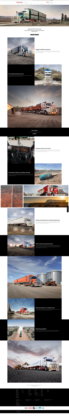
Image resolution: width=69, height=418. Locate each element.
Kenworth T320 (17, 391)
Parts (35, 391)
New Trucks (29, 391)
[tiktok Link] (52, 0)
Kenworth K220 (17, 390)
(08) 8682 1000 (18, 405)
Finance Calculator (29, 393)
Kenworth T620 (17, 393)
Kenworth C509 (17, 396)
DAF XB (22, 390)
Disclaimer (48, 391)
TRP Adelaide (42, 395)
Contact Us (42, 391)
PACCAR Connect (36, 393)
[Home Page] (19, 2)
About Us (41, 390)
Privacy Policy (48, 390)
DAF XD (22, 391)
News (41, 393)
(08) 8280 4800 (18, 403)
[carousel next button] (36, 24)
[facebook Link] (50, 0)
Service (35, 390)
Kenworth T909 (17, 395)
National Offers (29, 390)
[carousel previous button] (33, 24)
